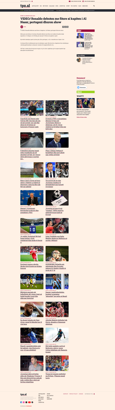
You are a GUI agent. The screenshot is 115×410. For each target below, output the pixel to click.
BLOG (80, 5)
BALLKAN (51, 5)
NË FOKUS (45, 5)
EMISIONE (85, 5)
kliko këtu (86, 83)
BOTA (57, 5)
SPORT (68, 5)
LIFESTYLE (62, 5)
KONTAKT (65, 393)
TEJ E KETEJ (74, 5)
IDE (41, 5)
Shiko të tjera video (82, 117)
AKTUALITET (35, 5)
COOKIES (81, 393)
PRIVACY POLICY (73, 393)
